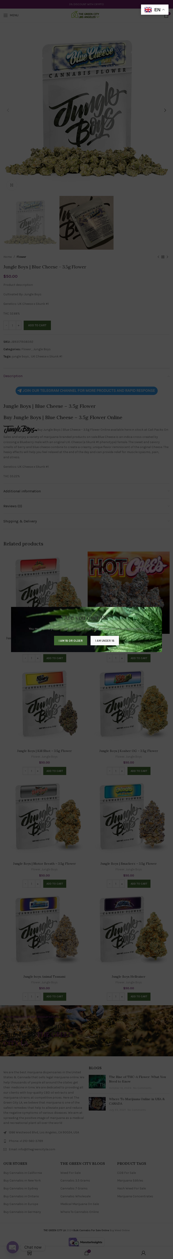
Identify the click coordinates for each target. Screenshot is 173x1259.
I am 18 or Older (71, 640)
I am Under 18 (104, 640)
